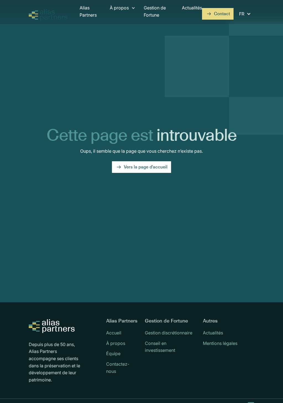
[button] (122, 14)
